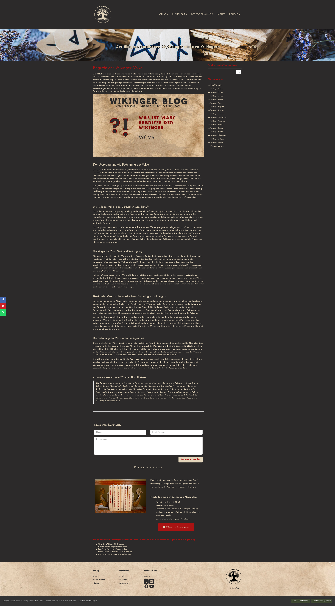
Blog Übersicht (216, 85)
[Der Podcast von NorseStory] (146, 586)
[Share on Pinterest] (3, 306)
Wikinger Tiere (216, 103)
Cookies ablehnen (300, 601)
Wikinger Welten (216, 100)
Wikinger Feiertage (217, 114)
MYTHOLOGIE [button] (179, 14)
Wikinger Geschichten (218, 117)
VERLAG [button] (163, 14)
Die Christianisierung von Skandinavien (114, 555)
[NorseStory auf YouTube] (151, 586)
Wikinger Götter (216, 92)
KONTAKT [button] (234, 14)
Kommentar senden (190, 459)
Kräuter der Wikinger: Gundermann (112, 547)
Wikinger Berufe (216, 132)
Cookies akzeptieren (322, 601)
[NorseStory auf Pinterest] (151, 581)
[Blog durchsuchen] (238, 72)
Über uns (96, 583)
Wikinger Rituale (216, 128)
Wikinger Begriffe (217, 107)
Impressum (122, 579)
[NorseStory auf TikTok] (146, 581)
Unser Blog (148, 576)
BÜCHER (221, 14)
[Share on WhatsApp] (3, 312)
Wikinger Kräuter (217, 110)
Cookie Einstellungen (88, 601)
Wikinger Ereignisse (217, 139)
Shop (95, 576)
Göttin (96, 278)
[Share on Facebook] (3, 300)
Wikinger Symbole (217, 96)
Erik (116, 317)
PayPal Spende (99, 579)
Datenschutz (123, 583)
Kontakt (121, 576)
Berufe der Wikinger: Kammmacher (112, 549)
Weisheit (105, 271)
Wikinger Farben (216, 142)
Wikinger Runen (216, 89)
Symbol (109, 233)
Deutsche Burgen (217, 146)
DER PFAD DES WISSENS (202, 14)
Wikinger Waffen (216, 125)
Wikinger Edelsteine (218, 135)
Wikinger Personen (217, 121)
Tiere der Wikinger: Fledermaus (111, 544)
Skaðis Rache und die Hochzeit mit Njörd (115, 552)
